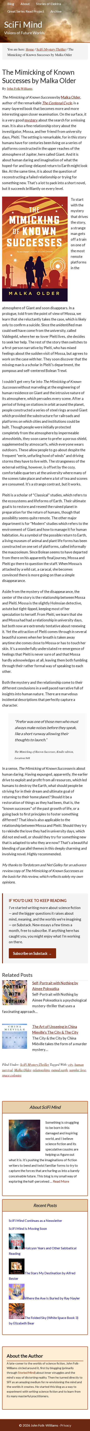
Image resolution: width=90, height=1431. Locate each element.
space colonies (11, 1075)
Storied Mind (26, 1372)
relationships (41, 1070)
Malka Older (70, 97)
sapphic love (77, 1070)
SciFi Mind (23, 25)
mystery (31, 120)
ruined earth (59, 1070)
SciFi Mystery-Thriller (34, 1064)
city (70, 1064)
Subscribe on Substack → (32, 953)
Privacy (65, 1425)
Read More (61, 1181)
